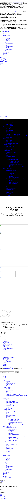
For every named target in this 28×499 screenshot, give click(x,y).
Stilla (7, 39)
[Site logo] (5, 31)
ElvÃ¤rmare (9, 149)
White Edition (9, 41)
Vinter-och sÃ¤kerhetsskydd (13, 134)
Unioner (11, 165)
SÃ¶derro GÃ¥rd (8, 368)
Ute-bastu (8, 48)
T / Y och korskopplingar (15, 164)
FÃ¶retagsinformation (8, 357)
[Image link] (6, 320)
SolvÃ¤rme (9, 147)
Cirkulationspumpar (11, 152)
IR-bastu (8, 45)
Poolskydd (8, 131)
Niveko (8, 121)
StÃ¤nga (3, 492)
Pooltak (8, 128)
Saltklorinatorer (13, 172)
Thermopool (9, 124)
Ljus (7, 155)
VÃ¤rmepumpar (10, 146)
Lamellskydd (9, 130)
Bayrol (11, 176)
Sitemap (5, 365)
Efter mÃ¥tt (9, 49)
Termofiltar (9, 133)
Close (1, 481)
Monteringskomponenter (12, 159)
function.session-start (18, 2)
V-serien (8, 38)
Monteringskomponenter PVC (16, 167)
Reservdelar (9, 137)
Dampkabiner (9, 46)
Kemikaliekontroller (11, 170)
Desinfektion (12, 180)
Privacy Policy (6, 360)
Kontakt (5, 364)
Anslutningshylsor (13, 162)
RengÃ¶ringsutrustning (12, 143)
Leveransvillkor (7, 361)
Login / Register (7, 477)
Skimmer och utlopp (11, 156)
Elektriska (8, 186)
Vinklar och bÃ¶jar (14, 161)
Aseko (11, 174)
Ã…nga (8, 195)
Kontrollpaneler (10, 189)
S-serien (8, 36)
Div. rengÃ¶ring (13, 183)
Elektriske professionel (11, 188)
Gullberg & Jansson (14, 177)
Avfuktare (8, 158)
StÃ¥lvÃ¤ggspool (10, 122)
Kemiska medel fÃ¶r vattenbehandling (15, 179)
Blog (4, 362)
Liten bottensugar (10, 141)
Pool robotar (9, 140)
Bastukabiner (9, 43)
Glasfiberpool (9, 125)
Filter (7, 154)
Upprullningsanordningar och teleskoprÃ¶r (16, 135)
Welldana (11, 173)
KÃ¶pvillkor (6, 358)
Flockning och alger (14, 182)
